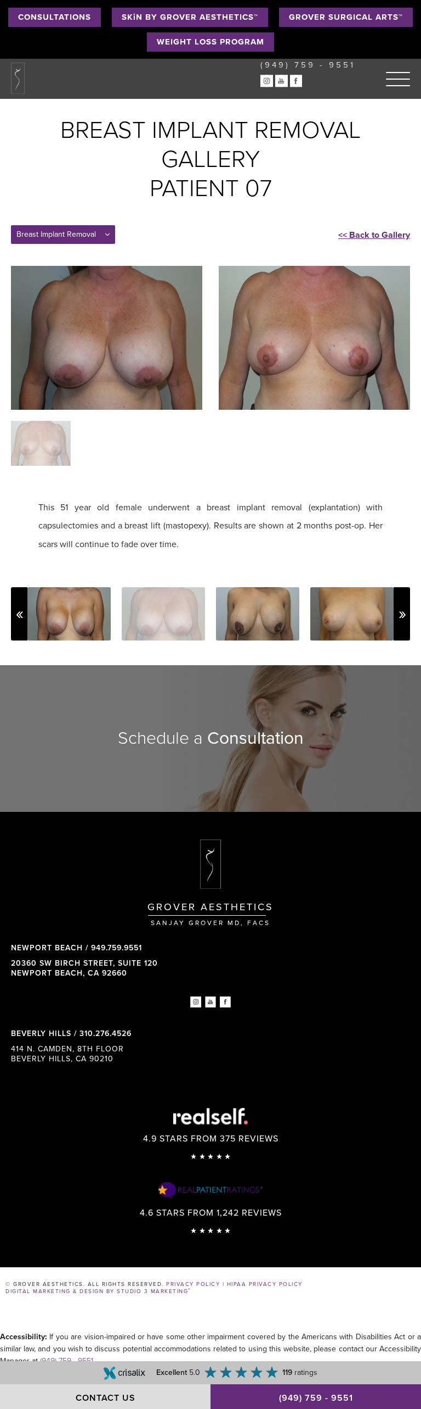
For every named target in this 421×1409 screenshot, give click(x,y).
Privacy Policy (193, 1284)
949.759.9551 (116, 948)
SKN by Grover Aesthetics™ (190, 17)
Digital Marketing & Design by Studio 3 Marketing (98, 1291)
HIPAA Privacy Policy (265, 1284)
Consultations (54, 17)
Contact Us (105, 1398)
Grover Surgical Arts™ (346, 17)
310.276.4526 (105, 1033)
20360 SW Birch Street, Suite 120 (84, 968)
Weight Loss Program (210, 42)
